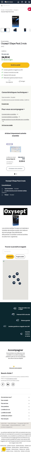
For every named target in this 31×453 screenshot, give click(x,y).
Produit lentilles (9, 10)
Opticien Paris (3, 445)
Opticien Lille (22, 449)
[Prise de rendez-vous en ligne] (15, 308)
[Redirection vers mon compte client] (25, 2)
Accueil (2, 10)
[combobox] (15, 5)
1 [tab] (15, 174)
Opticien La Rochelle (25, 451)
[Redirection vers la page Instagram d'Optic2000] (13, 385)
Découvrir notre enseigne (15, 368)
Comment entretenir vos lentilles (10, 117)
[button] (5, 30)
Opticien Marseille (7, 447)
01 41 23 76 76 (12, 376)
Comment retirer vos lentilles (9, 114)
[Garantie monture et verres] (21, 333)
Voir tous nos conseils (7, 125)
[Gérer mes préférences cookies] (4, 449)
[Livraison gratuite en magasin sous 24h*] (5, 326)
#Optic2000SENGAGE (16, 425)
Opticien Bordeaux (20, 445)
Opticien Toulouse (11, 445)
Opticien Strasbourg (24, 447)
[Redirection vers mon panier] (29, 2)
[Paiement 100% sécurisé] (13, 314)
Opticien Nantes (15, 447)
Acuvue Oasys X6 (10, 159)
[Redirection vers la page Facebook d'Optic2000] (2, 385)
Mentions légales (5, 425)
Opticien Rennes (14, 449)
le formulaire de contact (12, 378)
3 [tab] (17, 366)
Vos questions (5, 406)
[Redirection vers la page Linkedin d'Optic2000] (8, 385)
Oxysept (16, 10)
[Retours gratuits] (17, 320)
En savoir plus (5, 104)
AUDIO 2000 (4, 423)
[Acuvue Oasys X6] (15, 147)
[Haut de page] (27, 445)
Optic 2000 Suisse (12, 423)
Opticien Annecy (9, 451)
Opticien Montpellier (6, 449)
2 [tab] (16, 174)
